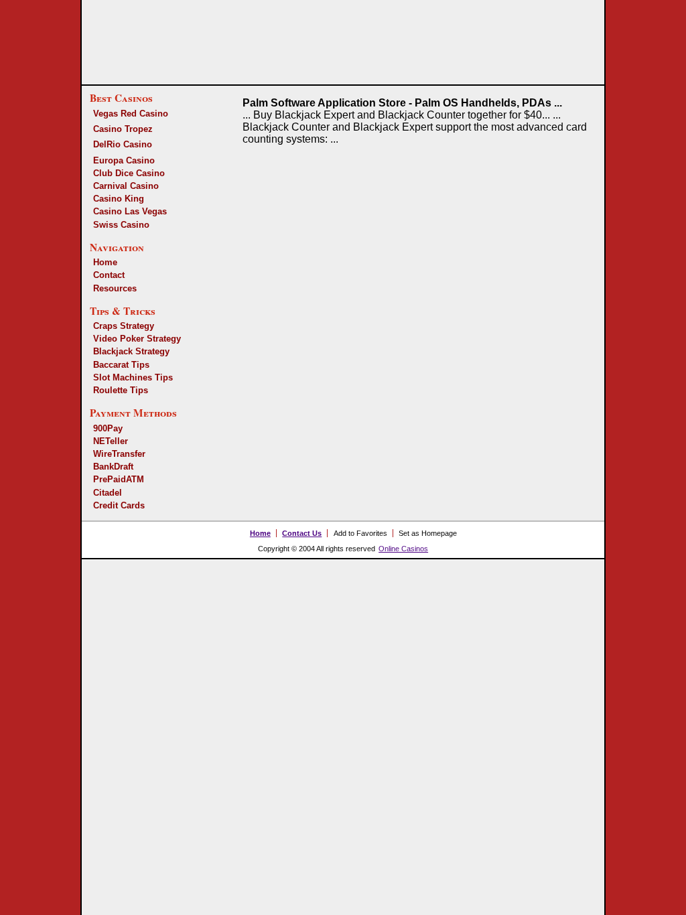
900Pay (108, 428)
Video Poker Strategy (137, 339)
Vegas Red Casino (130, 114)
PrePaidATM (118, 479)
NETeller (110, 441)
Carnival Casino (126, 186)
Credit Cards (119, 505)
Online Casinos (403, 549)
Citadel (107, 493)
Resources (115, 288)
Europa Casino (124, 160)
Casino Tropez (123, 129)
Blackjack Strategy (131, 351)
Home (105, 262)
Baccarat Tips (121, 365)
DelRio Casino (122, 144)
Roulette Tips (120, 390)
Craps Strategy (123, 326)
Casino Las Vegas (130, 211)
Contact (109, 275)
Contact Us (302, 533)
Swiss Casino (121, 225)
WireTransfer (119, 454)
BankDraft (113, 467)
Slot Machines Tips (133, 377)
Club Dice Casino (129, 173)
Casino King (118, 199)
